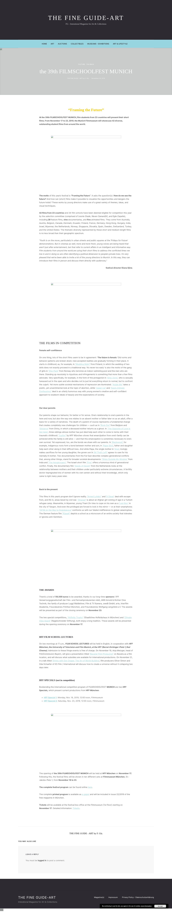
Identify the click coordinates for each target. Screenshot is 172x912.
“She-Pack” (53, 371)
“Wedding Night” (82, 364)
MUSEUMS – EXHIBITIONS (98, 44)
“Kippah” (66, 513)
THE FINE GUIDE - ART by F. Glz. (78, 78)
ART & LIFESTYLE (120, 44)
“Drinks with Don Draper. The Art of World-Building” (75, 661)
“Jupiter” (62, 435)
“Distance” (44, 428)
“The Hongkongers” (57, 462)
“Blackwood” (117, 442)
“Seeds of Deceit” (82, 466)
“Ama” (116, 449)
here (90, 787)
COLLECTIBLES (77, 44)
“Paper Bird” (107, 445)
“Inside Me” (117, 384)
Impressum (113, 897)
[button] (153, 44)
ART (52, 44)
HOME (44, 44)
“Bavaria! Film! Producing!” (101, 654)
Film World (90, 64)
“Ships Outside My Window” (115, 459)
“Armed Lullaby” (94, 496)
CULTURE (81, 64)
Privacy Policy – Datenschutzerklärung (138, 897)
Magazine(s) (99, 897)
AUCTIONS (62, 44)
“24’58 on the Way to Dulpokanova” (55, 510)
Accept (160, 906)
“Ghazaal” (81, 500)
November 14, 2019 (98, 78)
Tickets (76, 808)
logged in (42, 860)
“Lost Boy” (123, 503)
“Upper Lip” (101, 388)
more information (146, 906)
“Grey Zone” (112, 378)
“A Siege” (110, 496)
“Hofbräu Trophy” (75, 617)
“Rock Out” (105, 425)
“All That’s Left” (100, 452)
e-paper (85, 794)
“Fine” (89, 462)
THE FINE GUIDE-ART (86, 18)
